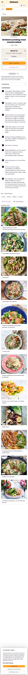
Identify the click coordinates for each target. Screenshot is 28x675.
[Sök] (2, 5)
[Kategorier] (2, 2)
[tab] (17, 73)
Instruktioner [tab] (12, 73)
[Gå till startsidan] (14, 2)
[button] (14, 96)
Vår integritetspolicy (8, 663)
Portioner (14, 56)
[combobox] (11, 5)
